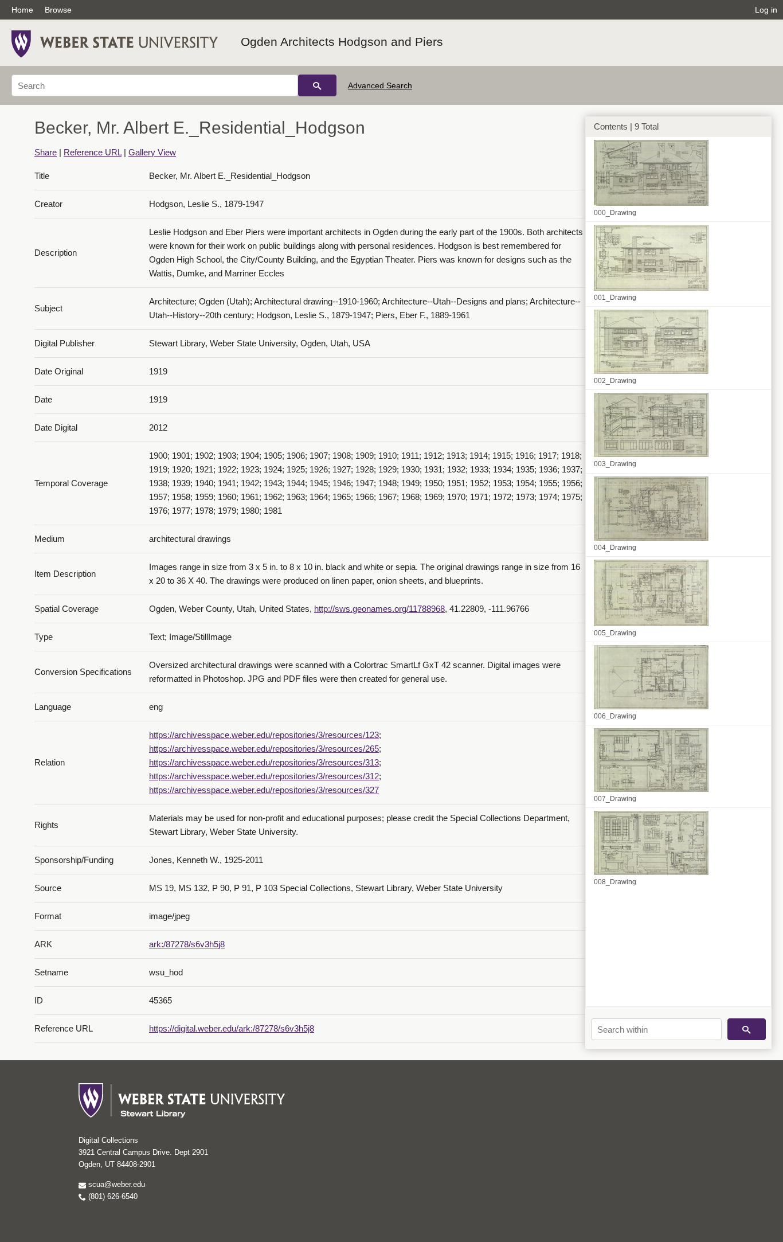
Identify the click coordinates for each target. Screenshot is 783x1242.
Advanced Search (380, 85)
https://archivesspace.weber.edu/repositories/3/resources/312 (264, 776)
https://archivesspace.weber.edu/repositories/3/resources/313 (264, 762)
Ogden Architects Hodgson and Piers (342, 41)
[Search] (317, 85)
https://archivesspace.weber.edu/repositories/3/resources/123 (264, 735)
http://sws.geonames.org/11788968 (379, 609)
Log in (766, 9)
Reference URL (93, 152)
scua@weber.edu (115, 1184)
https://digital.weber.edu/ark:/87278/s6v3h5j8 (231, 1028)
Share (45, 152)
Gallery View (152, 152)
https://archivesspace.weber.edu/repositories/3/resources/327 (264, 790)
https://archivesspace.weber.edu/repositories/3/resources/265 (264, 748)
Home (22, 9)
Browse (58, 9)
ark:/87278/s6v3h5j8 (187, 944)
